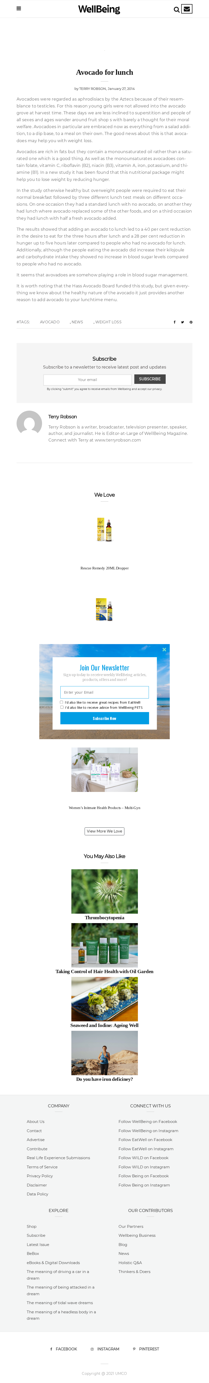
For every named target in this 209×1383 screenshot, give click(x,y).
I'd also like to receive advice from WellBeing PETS (103, 707)
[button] (104, 667)
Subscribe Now (104, 718)
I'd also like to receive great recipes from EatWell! (102, 702)
